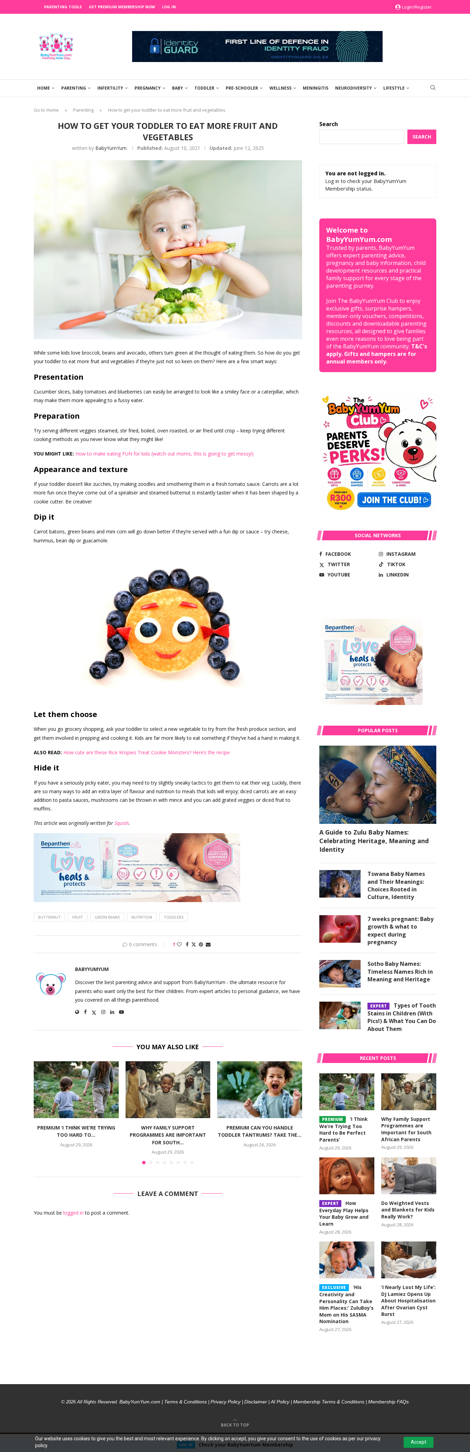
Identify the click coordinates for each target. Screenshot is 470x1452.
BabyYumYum (111, 148)
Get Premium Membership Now (122, 6)
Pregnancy (148, 88)
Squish (122, 823)
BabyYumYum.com (139, 1401)
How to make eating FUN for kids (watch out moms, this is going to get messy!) (164, 453)
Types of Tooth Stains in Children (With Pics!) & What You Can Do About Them (401, 1017)
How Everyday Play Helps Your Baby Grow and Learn (343, 1213)
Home (43, 88)
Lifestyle (394, 88)
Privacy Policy (226, 1401)
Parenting (73, 88)
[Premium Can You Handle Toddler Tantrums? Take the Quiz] (259, 1089)
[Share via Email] (208, 944)
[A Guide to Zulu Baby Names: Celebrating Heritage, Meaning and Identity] (377, 785)
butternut (49, 917)
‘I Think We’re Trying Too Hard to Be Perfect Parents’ (343, 1129)
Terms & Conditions (185, 1401)
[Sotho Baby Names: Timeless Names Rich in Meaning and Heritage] (340, 974)
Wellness (280, 88)
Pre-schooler (242, 88)
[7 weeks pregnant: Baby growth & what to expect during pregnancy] (340, 929)
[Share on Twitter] (193, 944)
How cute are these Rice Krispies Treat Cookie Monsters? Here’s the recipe (146, 752)
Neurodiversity (353, 88)
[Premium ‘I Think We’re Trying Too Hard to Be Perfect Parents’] (76, 1089)
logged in (73, 1212)
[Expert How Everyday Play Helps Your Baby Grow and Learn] (346, 1175)
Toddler (204, 88)
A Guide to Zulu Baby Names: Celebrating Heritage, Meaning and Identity (374, 840)
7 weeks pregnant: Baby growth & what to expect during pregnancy (400, 930)
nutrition (141, 917)
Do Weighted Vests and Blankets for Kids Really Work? (408, 1210)
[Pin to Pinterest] (201, 944)
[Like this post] (179, 944)
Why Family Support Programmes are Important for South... (168, 1135)
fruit (77, 917)
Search (328, 124)
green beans (107, 917)
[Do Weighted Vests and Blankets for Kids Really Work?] (408, 1175)
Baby (177, 88)
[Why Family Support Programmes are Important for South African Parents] (168, 1089)
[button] (43, 1112)
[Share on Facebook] (187, 944)
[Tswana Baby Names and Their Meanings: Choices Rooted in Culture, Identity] (340, 884)
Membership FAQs (388, 1401)
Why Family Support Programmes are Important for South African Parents (406, 1129)
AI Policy (280, 1401)
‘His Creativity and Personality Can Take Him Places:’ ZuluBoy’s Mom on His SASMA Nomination (346, 1304)
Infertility (110, 88)
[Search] (432, 88)
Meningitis (315, 88)
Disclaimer (255, 1401)
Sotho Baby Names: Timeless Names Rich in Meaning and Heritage (400, 971)
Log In (169, 6)
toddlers (173, 917)
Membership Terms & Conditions (328, 1401)
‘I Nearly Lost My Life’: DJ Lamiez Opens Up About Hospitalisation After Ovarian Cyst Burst (408, 1300)
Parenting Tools (63, 6)
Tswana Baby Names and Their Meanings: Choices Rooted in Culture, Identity (396, 885)
